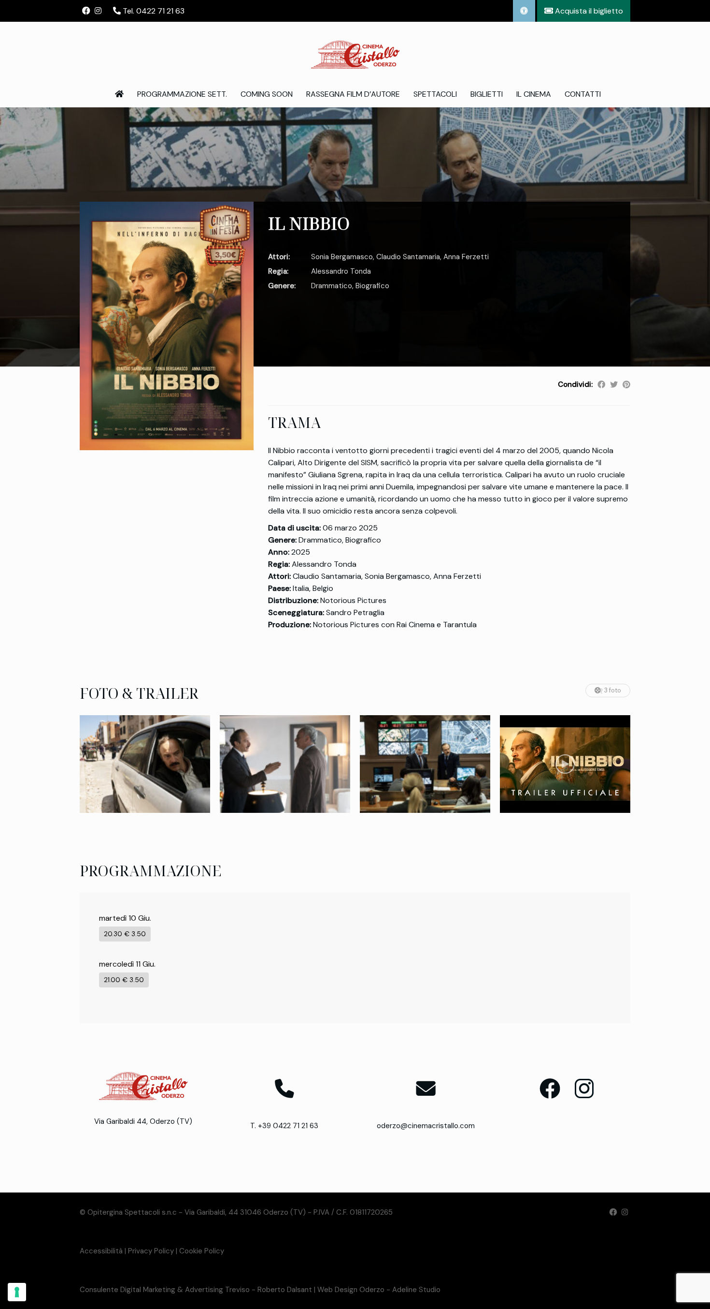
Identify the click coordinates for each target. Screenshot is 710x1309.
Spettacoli (435, 94)
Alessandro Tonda (341, 271)
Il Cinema (533, 94)
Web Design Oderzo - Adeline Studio (378, 1289)
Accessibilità (101, 1251)
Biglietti (486, 94)
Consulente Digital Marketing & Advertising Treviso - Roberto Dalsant (196, 1289)
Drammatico (331, 286)
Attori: (279, 257)
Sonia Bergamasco (342, 257)
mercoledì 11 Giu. (127, 964)
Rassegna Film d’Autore (353, 94)
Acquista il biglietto (588, 11)
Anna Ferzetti (466, 257)
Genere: (282, 286)
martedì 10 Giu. (125, 918)
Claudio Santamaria (408, 257)
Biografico (372, 286)
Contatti (583, 94)
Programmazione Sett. (182, 94)
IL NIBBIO (309, 223)
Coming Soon (267, 94)
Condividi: (575, 384)
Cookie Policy (201, 1251)
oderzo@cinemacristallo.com (426, 1126)
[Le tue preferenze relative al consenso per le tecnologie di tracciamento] (17, 1292)
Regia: (278, 271)
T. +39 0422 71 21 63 (284, 1126)
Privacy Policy (151, 1251)
